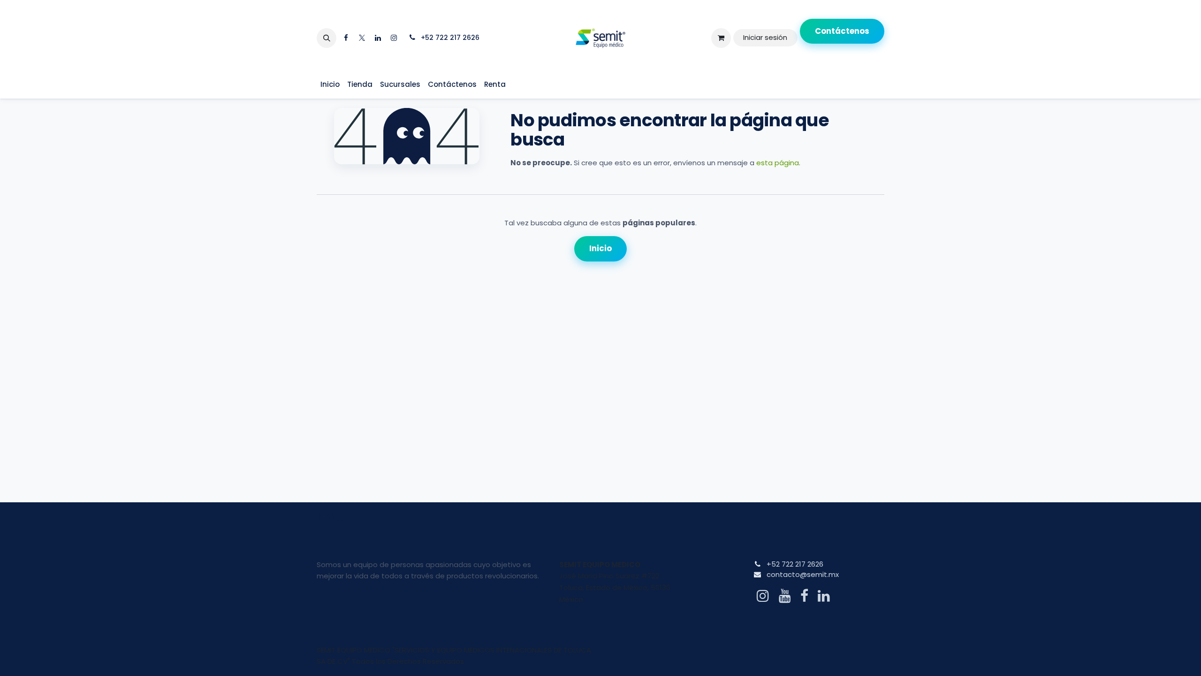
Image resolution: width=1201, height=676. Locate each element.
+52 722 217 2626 (795, 564)
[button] (326, 38)
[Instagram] (394, 38)
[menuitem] (330, 85)
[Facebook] (346, 38)
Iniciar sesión (765, 37)
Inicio (600, 248)
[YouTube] (784, 595)
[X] (362, 38)
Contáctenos (842, 31)
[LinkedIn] (378, 38)
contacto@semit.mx (803, 574)
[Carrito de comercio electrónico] (721, 38)
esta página (777, 163)
